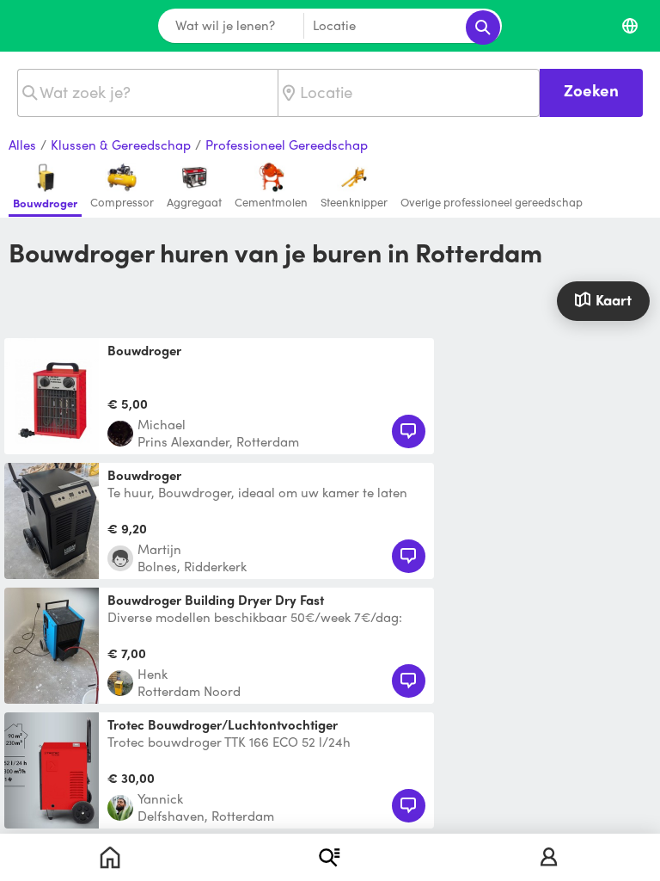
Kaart (614, 299)
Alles (22, 145)
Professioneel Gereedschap (286, 145)
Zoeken (591, 90)
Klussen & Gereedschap (121, 145)
